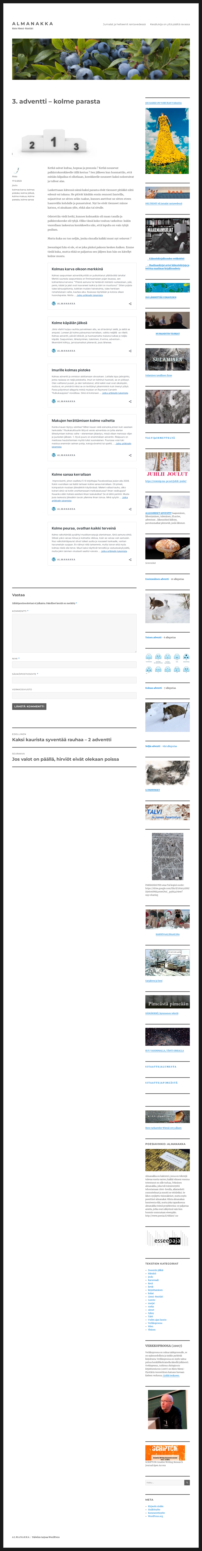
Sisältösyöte (154, 1509)
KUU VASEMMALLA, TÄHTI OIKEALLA (164, 1050)
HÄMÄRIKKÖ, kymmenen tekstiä (161, 1013)
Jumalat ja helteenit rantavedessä (124, 24)
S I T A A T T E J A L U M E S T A (160, 1066)
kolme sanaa (27, 199)
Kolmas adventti (153, 688)
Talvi (150, 1316)
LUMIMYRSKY (152, 790)
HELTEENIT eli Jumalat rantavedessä (163, 203)
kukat (151, 1293)
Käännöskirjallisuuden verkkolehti (165, 258)
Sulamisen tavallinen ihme (158, 375)
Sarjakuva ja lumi (153, 980)
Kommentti (20, 611)
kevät (150, 1286)
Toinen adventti (153, 637)
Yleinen (152, 1329)
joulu (15, 185)
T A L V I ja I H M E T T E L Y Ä (160, 438)
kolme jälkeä (27, 193)
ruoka (151, 1306)
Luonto (151, 1300)
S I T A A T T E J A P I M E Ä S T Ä (161, 1082)
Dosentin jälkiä (155, 1270)
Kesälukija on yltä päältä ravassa (170, 24)
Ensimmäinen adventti (157, 579)
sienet (151, 1310)
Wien (150, 1326)
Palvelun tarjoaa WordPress (46, 1537)
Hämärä (152, 1273)
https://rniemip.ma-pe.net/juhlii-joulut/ (166, 481)
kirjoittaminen (155, 1290)
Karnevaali (153, 1280)
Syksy (151, 1313)
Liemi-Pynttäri (155, 1296)
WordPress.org (155, 1516)
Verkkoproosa (155, 1323)
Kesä (150, 1283)
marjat (151, 1303)
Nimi (16, 658)
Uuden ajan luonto (157, 1320)
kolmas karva (19, 189)
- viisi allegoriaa (161, 746)
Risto (14, 176)
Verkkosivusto (22, 689)
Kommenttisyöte (156, 1513)
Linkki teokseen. (171, 1375)
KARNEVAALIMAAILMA (168, 934)
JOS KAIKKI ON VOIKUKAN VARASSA (163, 103)
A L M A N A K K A (32, 23)
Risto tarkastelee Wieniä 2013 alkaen (163, 1128)
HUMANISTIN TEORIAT (168, 333)
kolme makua (19, 196)
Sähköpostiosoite (25, 674)
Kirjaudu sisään (155, 1506)
